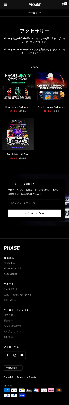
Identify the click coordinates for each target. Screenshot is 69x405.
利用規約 (8, 337)
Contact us (10, 300)
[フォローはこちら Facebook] (7, 355)
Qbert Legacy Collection (51, 107)
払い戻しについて (13, 331)
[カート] (63, 4)
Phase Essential (12, 268)
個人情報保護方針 (13, 326)
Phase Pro (9, 263)
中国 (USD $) (11, 368)
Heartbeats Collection (17, 107)
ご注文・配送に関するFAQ (17, 294)
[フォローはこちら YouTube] (22, 355)
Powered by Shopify (26, 377)
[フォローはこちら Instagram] (14, 355)
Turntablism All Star (18, 154)
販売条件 (8, 320)
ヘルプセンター (12, 289)
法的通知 (8, 315)
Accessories (10, 273)
